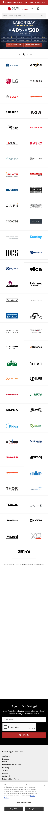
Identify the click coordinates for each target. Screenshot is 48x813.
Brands (4, 762)
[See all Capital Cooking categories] (36, 206)
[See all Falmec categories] (36, 284)
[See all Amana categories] (36, 127)
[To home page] (18, 9)
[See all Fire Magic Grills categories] (12, 300)
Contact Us (6, 776)
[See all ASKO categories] (36, 143)
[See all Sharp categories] (12, 457)
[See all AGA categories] (36, 112)
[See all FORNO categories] (36, 316)
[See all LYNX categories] (12, 410)
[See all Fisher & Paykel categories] (36, 300)
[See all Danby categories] (36, 237)
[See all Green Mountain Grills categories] (12, 363)
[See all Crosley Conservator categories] (12, 237)
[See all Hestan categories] (12, 379)
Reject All (13, 809)
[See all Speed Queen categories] (36, 97)
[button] (3, 8)
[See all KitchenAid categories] (12, 394)
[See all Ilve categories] (36, 379)
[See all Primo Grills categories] (12, 442)
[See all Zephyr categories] (24, 552)
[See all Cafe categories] (12, 206)
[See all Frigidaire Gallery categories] (12, 331)
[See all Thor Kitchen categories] (12, 489)
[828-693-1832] (38, 8)
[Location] (32, 8)
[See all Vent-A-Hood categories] (12, 520)
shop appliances (33, 45)
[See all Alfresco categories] (12, 127)
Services (5, 770)
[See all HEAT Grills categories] (36, 363)
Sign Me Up (24, 735)
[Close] (44, 785)
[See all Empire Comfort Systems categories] (12, 284)
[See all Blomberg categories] (36, 174)
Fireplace (5, 759)
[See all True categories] (12, 505)
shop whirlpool (15, 45)
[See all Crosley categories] (36, 221)
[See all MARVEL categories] (36, 410)
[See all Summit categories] (36, 473)
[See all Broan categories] (12, 190)
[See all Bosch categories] (12, 97)
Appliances (6, 756)
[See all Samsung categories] (12, 112)
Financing (5, 767)
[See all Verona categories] (36, 520)
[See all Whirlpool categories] (36, 65)
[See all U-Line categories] (36, 505)
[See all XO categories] (36, 536)
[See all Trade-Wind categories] (36, 489)
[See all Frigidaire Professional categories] (36, 331)
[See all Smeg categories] (36, 457)
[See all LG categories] (12, 81)
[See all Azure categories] (12, 159)
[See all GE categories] (12, 65)
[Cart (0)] (44, 8)
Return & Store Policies (10, 779)
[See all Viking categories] (12, 537)
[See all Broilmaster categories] (36, 190)
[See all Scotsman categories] (36, 442)
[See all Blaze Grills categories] (12, 174)
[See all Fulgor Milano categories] (12, 347)
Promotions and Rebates (11, 765)
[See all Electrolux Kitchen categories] (36, 253)
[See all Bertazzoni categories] (36, 159)
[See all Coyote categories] (12, 221)
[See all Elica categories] (36, 269)
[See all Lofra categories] (36, 394)
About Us (5, 773)
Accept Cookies (34, 809)
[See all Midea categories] (12, 426)
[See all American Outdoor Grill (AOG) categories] (12, 143)
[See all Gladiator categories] (36, 347)
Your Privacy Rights (24, 802)
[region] (24, 797)
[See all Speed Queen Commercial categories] (12, 473)
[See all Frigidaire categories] (36, 81)
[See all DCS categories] (12, 253)
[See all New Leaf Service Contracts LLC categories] (36, 426)
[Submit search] (42, 16)
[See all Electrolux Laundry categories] (12, 269)
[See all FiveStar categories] (12, 316)
